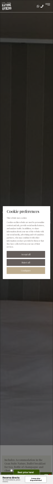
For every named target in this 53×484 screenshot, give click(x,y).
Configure (26, 270)
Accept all (25, 254)
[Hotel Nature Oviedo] (6, 6)
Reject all (26, 262)
